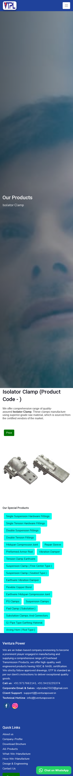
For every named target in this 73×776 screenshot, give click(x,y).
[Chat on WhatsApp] (53, 770)
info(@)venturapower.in (40, 698)
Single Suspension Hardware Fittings (28, 516)
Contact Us (9, 768)
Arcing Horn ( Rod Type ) (20, 630)
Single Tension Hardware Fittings (25, 523)
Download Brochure (14, 744)
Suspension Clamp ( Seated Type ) (26, 573)
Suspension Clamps (37, 601)
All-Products (10, 749)
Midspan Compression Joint (22, 545)
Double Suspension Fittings (22, 530)
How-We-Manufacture (16, 759)
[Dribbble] (15, 706)
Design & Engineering (15, 764)
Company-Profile (13, 739)
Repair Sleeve (52, 545)
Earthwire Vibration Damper (22, 580)
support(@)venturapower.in (40, 693)
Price (9, 433)
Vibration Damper (49, 552)
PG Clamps (12, 601)
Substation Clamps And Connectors (27, 615)
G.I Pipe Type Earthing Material (24, 623)
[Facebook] (6, 706)
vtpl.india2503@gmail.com (52, 688)
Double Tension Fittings (20, 537)
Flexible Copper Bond (19, 587)
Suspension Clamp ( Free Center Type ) (29, 566)
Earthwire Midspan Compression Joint (28, 594)
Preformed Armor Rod (19, 552)
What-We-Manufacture (17, 754)
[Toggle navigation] (66, 5)
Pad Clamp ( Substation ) (20, 608)
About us (8, 734)
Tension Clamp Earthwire (20, 559)
